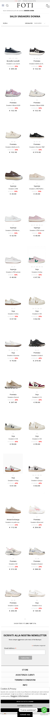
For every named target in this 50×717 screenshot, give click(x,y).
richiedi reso (25, 714)
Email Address (10, 648)
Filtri (4, 23)
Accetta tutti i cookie (25, 701)
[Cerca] (7, 5)
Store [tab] (25, 670)
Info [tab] (25, 685)
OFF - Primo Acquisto (25, 1)
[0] (47, 5)
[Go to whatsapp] (44, 710)
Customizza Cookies (25, 706)
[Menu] (3, 5)
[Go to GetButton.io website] (44, 714)
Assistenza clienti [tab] (25, 675)
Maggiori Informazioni (19, 696)
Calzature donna (17, 10)
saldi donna (7, 10)
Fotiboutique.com (25, 5)
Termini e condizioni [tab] (25, 680)
